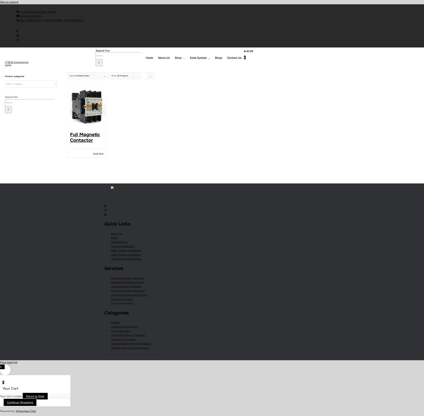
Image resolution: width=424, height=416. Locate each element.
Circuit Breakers (121, 331)
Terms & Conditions (123, 246)
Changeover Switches (124, 326)
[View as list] (150, 75)
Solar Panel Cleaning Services (129, 295)
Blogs (114, 237)
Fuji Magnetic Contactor (85, 137)
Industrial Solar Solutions (126, 286)
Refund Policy (119, 242)
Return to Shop (35, 396)
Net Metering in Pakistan (126, 259)
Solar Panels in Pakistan (126, 254)
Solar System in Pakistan (126, 250)
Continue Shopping (20, 402)
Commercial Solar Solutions (128, 282)
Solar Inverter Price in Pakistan (130, 348)
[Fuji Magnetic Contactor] (87, 107)
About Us (117, 233)
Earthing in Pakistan (123, 339)
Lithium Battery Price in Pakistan (131, 343)
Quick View (98, 153)
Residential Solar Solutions (127, 278)
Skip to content (9, 2)
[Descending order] (105, 75)
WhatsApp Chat (26, 411)
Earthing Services (121, 299)
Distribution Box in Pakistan (128, 335)
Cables (115, 322)
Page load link (8, 362)
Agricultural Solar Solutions (128, 290)
